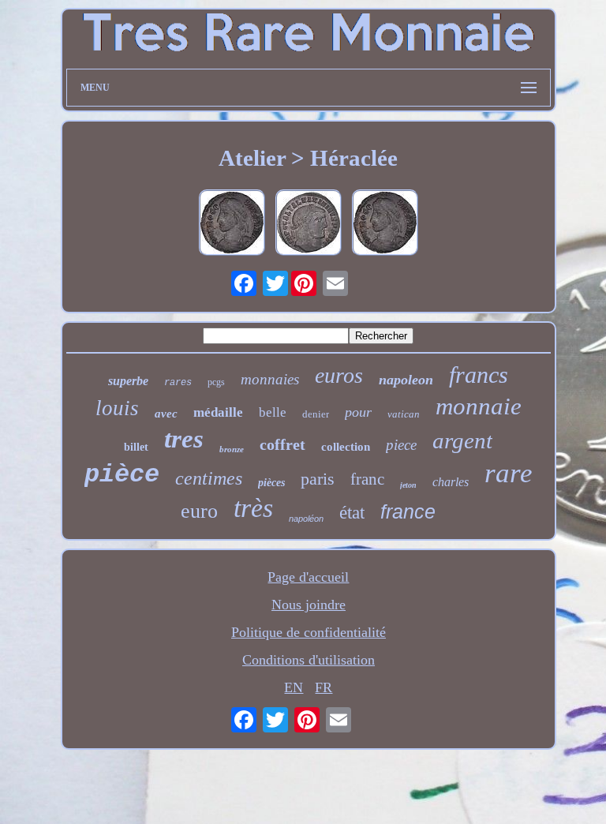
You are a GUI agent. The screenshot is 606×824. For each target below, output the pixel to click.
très (253, 507)
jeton (408, 485)
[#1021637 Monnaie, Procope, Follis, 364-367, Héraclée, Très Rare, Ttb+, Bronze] (385, 224)
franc (367, 479)
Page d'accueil (308, 577)
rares (178, 382)
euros (339, 375)
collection (345, 446)
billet (136, 447)
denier (315, 414)
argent (462, 440)
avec (166, 413)
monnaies (270, 379)
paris (318, 479)
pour (358, 412)
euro (199, 511)
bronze (231, 449)
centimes (208, 478)
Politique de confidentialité (308, 632)
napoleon (406, 380)
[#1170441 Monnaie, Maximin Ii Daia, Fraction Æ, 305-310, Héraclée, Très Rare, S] (308, 224)
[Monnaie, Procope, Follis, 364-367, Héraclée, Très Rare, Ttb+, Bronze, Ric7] (232, 224)
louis (117, 408)
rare (508, 473)
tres (184, 439)
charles (450, 482)
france (408, 511)
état (352, 512)
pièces (271, 483)
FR (323, 687)
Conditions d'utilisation (308, 660)
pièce (121, 474)
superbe (128, 381)
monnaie (479, 406)
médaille (218, 412)
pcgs (216, 382)
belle (272, 412)
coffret (282, 444)
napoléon (306, 518)
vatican (403, 414)
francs (478, 374)
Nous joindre (308, 604)
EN (293, 687)
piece (401, 444)
